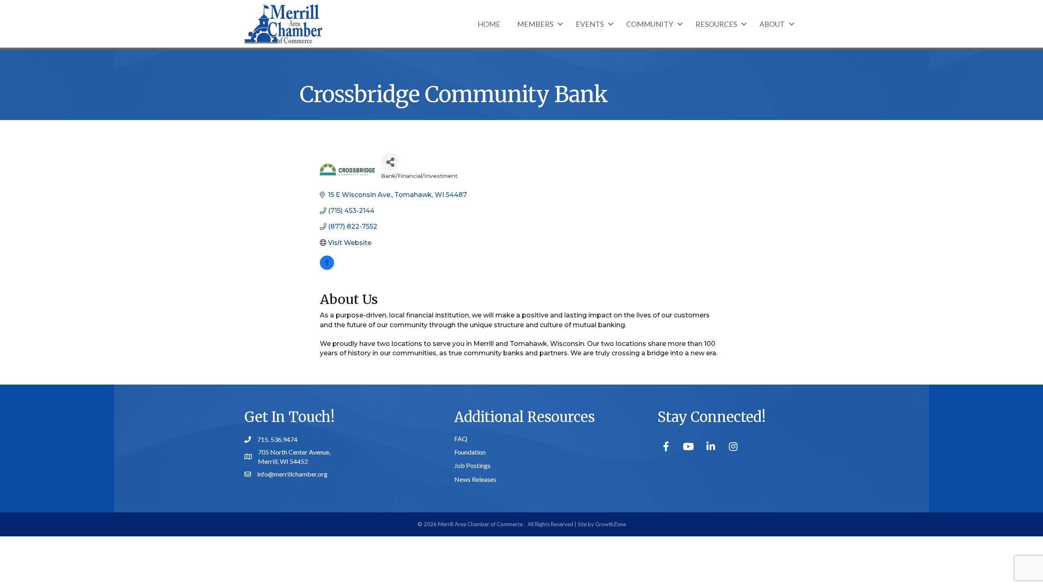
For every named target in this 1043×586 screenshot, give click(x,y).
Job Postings (472, 465)
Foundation (470, 452)
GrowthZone (610, 524)
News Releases (475, 479)
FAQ (460, 438)
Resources (716, 24)
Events (590, 24)
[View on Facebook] (327, 267)
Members (535, 24)
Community (649, 24)
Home (488, 24)
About (772, 24)
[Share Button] (390, 162)
